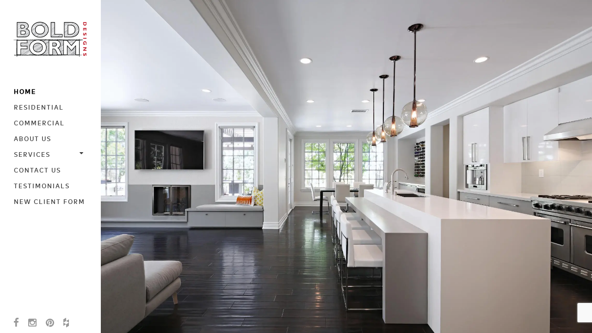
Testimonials (42, 185)
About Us (32, 138)
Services (32, 154)
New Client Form (49, 201)
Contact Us (37, 170)
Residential (39, 107)
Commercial (39, 122)
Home (25, 91)
